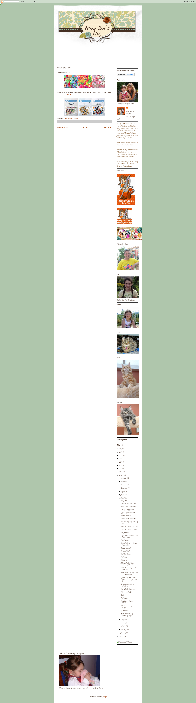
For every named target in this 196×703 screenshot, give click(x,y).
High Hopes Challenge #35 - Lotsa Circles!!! (129, 574)
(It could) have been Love (128, 504)
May (122, 620)
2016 (121, 455)
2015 (121, 459)
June (122, 498)
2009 (121, 475)
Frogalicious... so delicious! (128, 507)
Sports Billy (124, 611)
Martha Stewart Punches (128, 519)
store (69, 95)
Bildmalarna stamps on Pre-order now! (129, 569)
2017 (120, 452)
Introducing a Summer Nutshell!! (127, 602)
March (123, 626)
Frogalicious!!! (125, 540)
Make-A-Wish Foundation (129, 529)
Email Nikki (120, 171)
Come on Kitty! (125, 551)
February (124, 629)
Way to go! (124, 560)
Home (85, 127)
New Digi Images (126, 554)
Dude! (122, 595)
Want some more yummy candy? (128, 607)
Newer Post (62, 127)
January (123, 633)
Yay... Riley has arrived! (128, 513)
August (123, 491)
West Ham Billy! (126, 592)
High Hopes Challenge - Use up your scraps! (129, 536)
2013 (121, 465)
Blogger (105, 697)
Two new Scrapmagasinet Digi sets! (129, 523)
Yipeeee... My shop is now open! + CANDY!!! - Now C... (129, 580)
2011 (120, 469)
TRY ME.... (124, 501)
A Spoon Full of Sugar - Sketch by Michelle (128, 564)
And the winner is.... (126, 516)
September (124, 488)
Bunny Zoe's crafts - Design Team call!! (129, 544)
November (124, 481)
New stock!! (124, 557)
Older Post (107, 127)
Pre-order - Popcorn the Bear (129, 526)
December (124, 478)
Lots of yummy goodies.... (128, 510)
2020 (121, 449)
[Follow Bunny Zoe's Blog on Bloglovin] (126, 75)
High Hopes (124, 598)
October (123, 485)
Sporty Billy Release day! (128, 589)
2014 (121, 462)
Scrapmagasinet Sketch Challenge (127, 585)
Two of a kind (125, 532)
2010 (120, 472)
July (122, 495)
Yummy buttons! (125, 548)
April (122, 623)
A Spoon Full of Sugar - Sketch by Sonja (128, 615)
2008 (121, 637)
